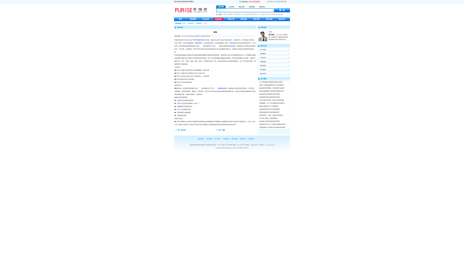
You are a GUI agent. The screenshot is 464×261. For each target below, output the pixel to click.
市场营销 (263, 69)
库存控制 (191, 36)
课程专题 (201, 139)
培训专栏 (281, 19)
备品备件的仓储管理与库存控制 (269, 94)
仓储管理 (197, 36)
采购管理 (274, 14)
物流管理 (249, 14)
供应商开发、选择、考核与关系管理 (271, 115)
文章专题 (209, 139)
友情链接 (226, 139)
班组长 (225, 14)
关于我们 (218, 139)
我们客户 (243, 139)
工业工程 (243, 14)
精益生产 (256, 14)
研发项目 (263, 65)
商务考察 (256, 19)
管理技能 (263, 61)
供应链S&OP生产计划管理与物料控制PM (272, 124)
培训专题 (269, 19)
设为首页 (270, 1)
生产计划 (184, 36)
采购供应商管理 (205, 36)
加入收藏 (277, 1)
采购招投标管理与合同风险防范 (269, 109)
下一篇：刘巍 (220, 130)
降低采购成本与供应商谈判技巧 (269, 112)
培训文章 (231, 19)
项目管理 (268, 14)
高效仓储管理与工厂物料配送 (268, 106)
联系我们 (251, 139)
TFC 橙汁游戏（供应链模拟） (268, 118)
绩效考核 (280, 14)
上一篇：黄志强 (180, 130)
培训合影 (243, 19)
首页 (180, 19)
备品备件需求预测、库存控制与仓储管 (271, 88)
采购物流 (199, 23)
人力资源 (262, 14)
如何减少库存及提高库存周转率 (269, 121)
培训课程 (193, 19)
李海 (270, 32)
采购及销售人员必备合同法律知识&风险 (272, 127)
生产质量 (263, 50)
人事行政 (263, 57)
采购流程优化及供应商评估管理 (269, 97)
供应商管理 (198, 43)
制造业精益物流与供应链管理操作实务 (271, 91)
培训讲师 (218, 19)
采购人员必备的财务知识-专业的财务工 (272, 85)
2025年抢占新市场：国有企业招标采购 (271, 100)
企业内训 (205, 19)
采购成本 (221, 88)
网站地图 (283, 1)
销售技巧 (231, 14)
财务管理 (263, 73)
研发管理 (237, 14)
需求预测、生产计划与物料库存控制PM (272, 103)
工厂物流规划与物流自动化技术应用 (271, 82)
